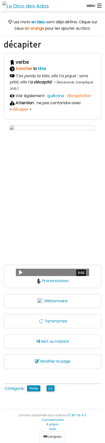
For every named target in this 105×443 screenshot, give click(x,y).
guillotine (55, 96)
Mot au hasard (54, 341)
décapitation (79, 96)
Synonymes (56, 321)
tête (42, 68)
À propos (52, 424)
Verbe (33, 388)
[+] (50, 388)
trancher (24, 68)
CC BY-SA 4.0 (76, 415)
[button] (52, 272)
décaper (20, 109)
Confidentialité (53, 420)
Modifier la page (54, 361)
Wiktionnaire (56, 301)
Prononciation (55, 281)
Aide (52, 429)
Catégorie (14, 388)
